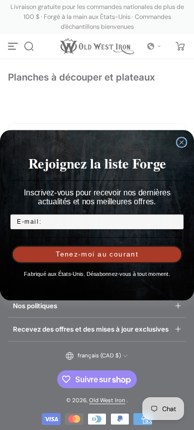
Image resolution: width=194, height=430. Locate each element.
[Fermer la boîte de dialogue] (182, 142)
